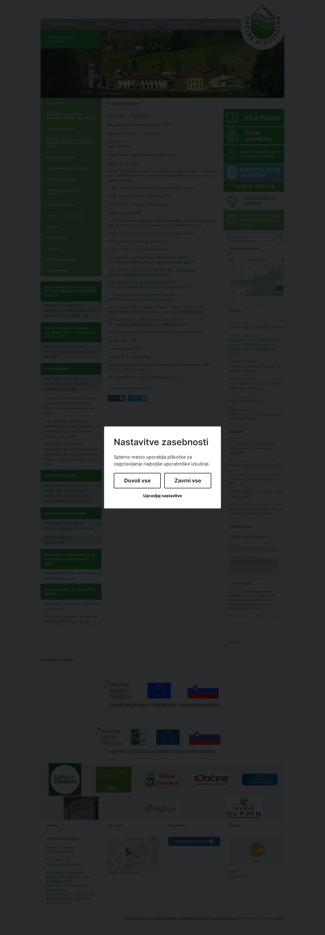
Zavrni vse (187, 480)
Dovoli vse (137, 480)
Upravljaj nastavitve (162, 495)
